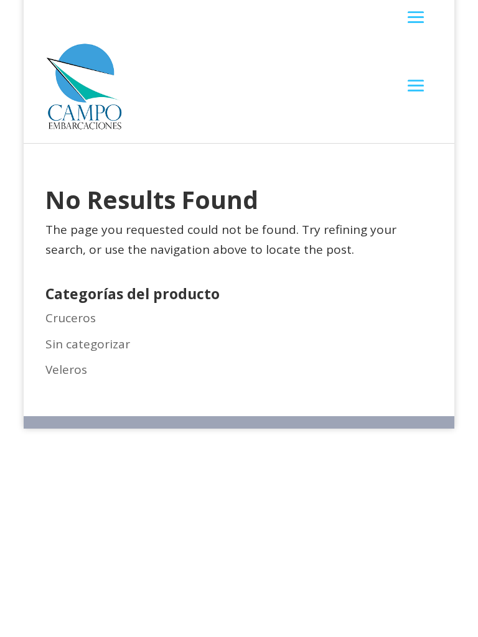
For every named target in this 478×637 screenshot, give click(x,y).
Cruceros (70, 318)
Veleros (66, 369)
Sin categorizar (87, 344)
